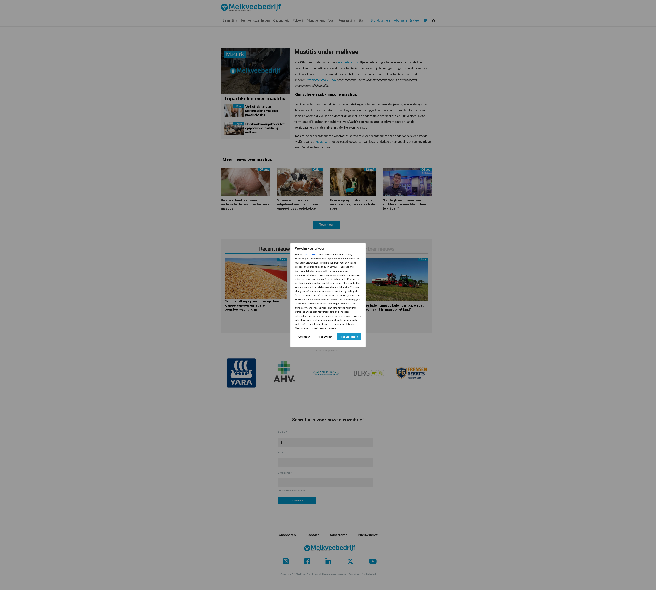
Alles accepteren (349, 336)
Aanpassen (304, 336)
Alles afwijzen (325, 336)
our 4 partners (311, 254)
